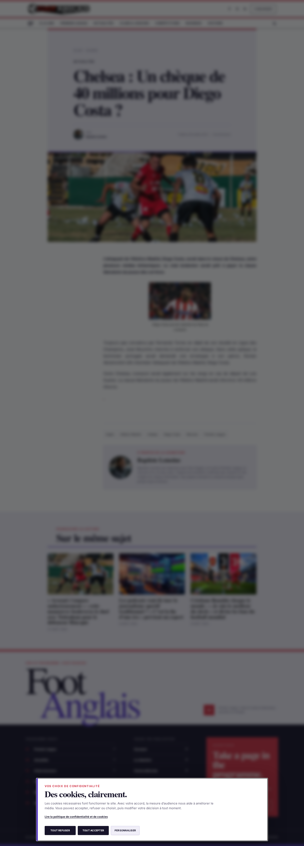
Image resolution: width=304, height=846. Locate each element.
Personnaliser (125, 830)
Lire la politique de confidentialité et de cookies (76, 816)
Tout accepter (93, 830)
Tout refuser (60, 830)
